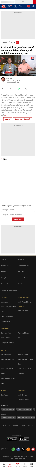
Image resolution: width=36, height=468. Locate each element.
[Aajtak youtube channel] (33, 449)
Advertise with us (5, 265)
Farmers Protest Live (8, 417)
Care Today (4, 395)
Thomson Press (23, 310)
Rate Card (21, 271)
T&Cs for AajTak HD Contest (9, 290)
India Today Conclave (8, 359)
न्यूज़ (17, 42)
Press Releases (22, 284)
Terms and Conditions (24, 278)
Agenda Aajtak (23, 354)
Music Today (5, 338)
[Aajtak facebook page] (18, 449)
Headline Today (23, 400)
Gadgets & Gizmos (7, 343)
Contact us (21, 259)
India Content (22, 395)
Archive (30, 425)
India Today (6, 425)
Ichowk (23, 425)
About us (3, 259)
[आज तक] (3, 6)
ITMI (2, 311)
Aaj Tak (18, 2)
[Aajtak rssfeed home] (28, 449)
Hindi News (4, 42)
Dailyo (15, 425)
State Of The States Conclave (24, 371)
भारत (11, 42)
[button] (31, 465)
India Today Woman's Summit (25, 361)
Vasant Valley (5, 302)
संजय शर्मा (9, 78)
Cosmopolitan (6, 333)
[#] (19, 89)
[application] (18, 65)
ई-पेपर (23, 2)
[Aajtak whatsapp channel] (13, 449)
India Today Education (8, 307)
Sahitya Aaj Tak (6, 354)
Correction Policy (5, 284)
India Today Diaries (24, 302)
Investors (3, 271)
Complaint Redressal (24, 265)
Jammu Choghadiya (8, 409)
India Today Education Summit (8, 380)
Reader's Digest (23, 333)
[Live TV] (28, 7)
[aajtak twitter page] (23, 449)
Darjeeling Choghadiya (24, 409)
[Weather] (15, 7)
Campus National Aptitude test (7, 318)
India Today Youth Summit (7, 371)
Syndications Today (20, 458)
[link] (34, 1)
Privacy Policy (4, 278)
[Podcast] (20, 6)
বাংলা (27, 2)
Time (19, 338)
